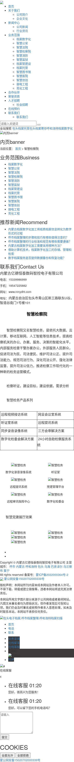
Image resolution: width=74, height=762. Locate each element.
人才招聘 (14, 100)
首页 (11, 6)
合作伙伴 (14, 92)
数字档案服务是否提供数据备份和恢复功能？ (37, 258)
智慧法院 (22, 47)
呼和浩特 (31, 566)
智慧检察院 (23, 51)
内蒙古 (20, 566)
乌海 (47, 566)
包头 (41, 566)
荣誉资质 (14, 96)
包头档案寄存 (38, 128)
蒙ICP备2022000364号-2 (52, 575)
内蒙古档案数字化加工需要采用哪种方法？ (35, 245)
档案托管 (22, 68)
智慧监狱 (22, 59)
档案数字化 (23, 39)
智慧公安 (22, 43)
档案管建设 (23, 63)
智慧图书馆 (23, 72)
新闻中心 (14, 22)
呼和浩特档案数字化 (60, 128)
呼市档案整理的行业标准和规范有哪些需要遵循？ (40, 241)
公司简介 (22, 14)
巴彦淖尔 (56, 566)
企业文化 (22, 18)
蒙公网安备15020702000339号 (24, 579)
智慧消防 (22, 55)
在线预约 (14, 109)
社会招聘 (22, 104)
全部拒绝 (23, 755)
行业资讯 (22, 31)
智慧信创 (22, 80)
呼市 (12, 566)
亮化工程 (22, 88)
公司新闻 (22, 27)
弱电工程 (22, 84)
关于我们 (14, 10)
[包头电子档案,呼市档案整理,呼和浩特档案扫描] (31, 618)
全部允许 (7, 755)
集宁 (6, 570)
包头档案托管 (21, 128)
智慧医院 (22, 76)
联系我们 (14, 113)
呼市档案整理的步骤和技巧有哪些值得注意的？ (38, 237)
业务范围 (14, 35)
